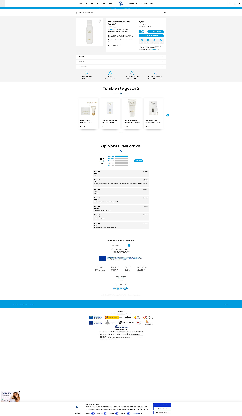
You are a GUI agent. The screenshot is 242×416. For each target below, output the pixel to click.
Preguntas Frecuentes (99, 267)
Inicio (77, 12)
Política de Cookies (141, 269)
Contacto (127, 269)
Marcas (152, 3)
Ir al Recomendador (114, 45)
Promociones (127, 270)
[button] (74, 115)
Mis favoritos (113, 267)
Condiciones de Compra (141, 267)
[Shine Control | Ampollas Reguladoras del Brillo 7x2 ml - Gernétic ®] (154, 108)
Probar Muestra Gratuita (151, 35)
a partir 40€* (102, 8)
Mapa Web (139, 272)
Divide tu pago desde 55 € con (150, 49)
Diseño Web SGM (226, 304)
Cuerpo (91, 3)
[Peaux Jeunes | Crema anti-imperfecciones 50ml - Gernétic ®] (132, 108)
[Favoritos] (230, 3)
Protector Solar (133, 3)
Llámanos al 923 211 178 (154, 43)
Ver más (115, 27)
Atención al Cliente (99, 266)
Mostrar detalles (136, 413)
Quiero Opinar (138, 160)
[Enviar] (129, 245)
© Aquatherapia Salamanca (17, 304)
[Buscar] (2, 3)
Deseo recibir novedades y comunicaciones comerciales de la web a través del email (121, 252)
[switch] (105, 413)
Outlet (145, 3)
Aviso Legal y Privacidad (142, 266)
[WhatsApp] (125, 284)
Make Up (104, 3)
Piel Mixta (91, 12)
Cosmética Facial (83, 3)
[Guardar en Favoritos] (100, 21)
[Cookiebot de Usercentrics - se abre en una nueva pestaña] (77, 413)
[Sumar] (143, 30)
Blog (126, 267)
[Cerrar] (19, 392)
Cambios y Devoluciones (100, 270)
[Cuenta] (235, 3)
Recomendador (114, 270)
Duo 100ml (150, 26)
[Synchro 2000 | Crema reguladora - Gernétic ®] (88, 108)
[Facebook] (116, 284)
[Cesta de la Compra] (239, 3)
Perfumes (111, 3)
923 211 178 (124, 295)
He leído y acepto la (121, 249)
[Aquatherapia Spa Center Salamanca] (121, 288)
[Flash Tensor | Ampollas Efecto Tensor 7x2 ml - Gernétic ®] (110, 108)
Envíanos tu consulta (148, 43)
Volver (165, 12)
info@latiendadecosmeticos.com (134, 295)
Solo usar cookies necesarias (162, 412)
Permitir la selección (162, 408)
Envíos (96, 269)
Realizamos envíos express (160, 43)
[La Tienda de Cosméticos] (121, 3)
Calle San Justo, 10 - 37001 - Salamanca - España (111, 295)
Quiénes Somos (128, 266)
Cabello (98, 3)
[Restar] (143, 32)
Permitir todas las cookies (162, 405)
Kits (140, 3)
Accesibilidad (140, 270)
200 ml (145, 26)
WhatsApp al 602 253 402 (142, 43)
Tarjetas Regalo (114, 269)
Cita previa (115, 8)
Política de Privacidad (124, 249)
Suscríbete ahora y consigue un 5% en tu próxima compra (121, 240)
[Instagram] (121, 284)
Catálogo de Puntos (115, 266)
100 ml (140, 26)
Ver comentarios (125, 29)
